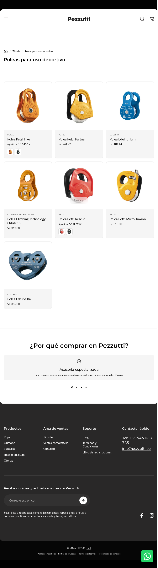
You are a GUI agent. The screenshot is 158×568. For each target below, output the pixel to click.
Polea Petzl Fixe (18, 139)
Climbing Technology (20, 214)
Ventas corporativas (55, 443)
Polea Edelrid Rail (19, 299)
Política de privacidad (67, 554)
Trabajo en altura (14, 454)
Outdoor (9, 443)
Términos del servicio (88, 554)
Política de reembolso (47, 554)
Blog (86, 437)
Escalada (9, 448)
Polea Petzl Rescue (72, 219)
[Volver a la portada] (6, 51)
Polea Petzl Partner (72, 139)
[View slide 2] (76, 387)
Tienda (16, 51)
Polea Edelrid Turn (122, 139)
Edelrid (114, 134)
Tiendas (48, 437)
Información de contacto (110, 554)
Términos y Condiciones (90, 444)
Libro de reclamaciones (97, 452)
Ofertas (8, 460)
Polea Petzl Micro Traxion (128, 219)
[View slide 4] (86, 387)
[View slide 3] (81, 387)
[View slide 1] (72, 387)
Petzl (10, 134)
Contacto (49, 448)
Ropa (7, 437)
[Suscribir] (83, 500)
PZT (89, 547)
